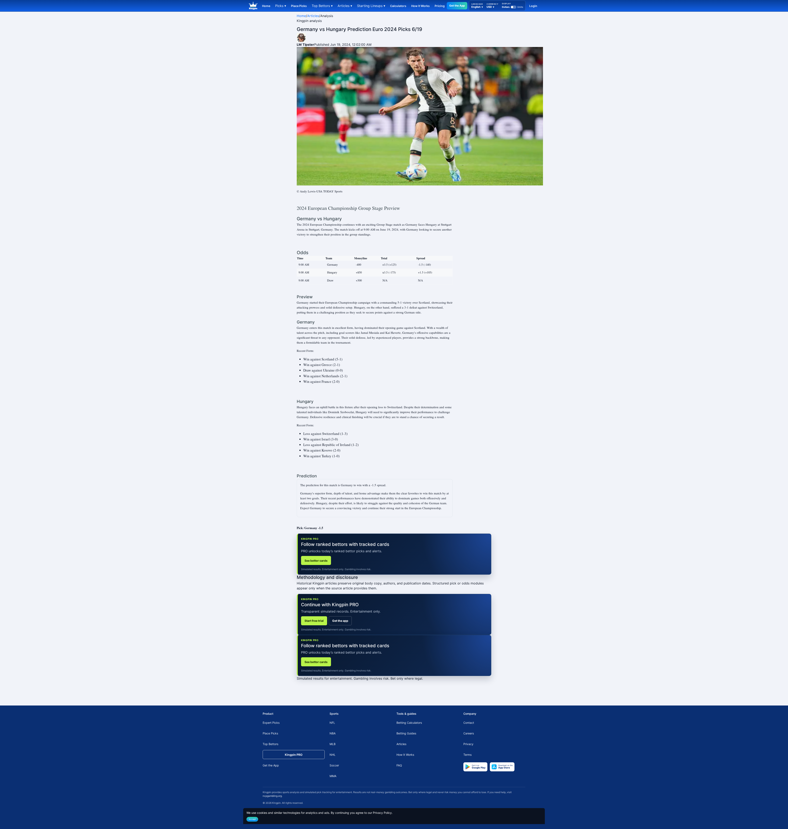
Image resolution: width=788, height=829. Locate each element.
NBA (333, 733)
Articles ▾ (345, 6)
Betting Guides (406, 733)
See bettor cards (316, 560)
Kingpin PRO (293, 754)
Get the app (340, 620)
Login (533, 6)
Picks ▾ (280, 6)
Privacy (468, 744)
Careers (468, 733)
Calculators (398, 6)
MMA (333, 776)
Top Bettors (270, 744)
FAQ (399, 765)
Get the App (457, 5)
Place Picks (299, 6)
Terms (467, 754)
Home (266, 6)
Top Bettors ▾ (322, 6)
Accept (252, 819)
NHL (333, 754)
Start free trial (314, 620)
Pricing (440, 6)
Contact (468, 722)
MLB (333, 744)
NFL (332, 722)
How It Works (420, 6)
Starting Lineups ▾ (371, 6)
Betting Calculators (409, 722)
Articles (313, 16)
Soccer (334, 765)
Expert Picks (271, 722)
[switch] (512, 7)
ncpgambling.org (272, 795)
